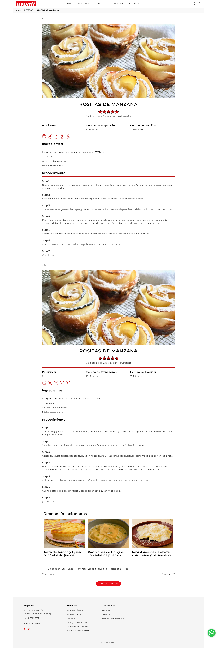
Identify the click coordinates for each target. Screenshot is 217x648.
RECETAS (118, 4)
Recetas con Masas (118, 568)
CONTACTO (135, 4)
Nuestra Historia (75, 610)
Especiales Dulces (97, 568)
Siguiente (167, 574)
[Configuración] (199, 3)
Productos (107, 614)
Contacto (71, 618)
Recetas (106, 610)
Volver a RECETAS (108, 583)
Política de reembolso (78, 631)
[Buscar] (194, 3)
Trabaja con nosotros (77, 622)
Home (69, 4)
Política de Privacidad (113, 618)
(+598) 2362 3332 (31, 618)
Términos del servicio (77, 626)
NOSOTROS (84, 4)
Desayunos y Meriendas (74, 568)
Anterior (49, 574)
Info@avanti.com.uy (34, 623)
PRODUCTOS (102, 4)
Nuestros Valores (75, 614)
